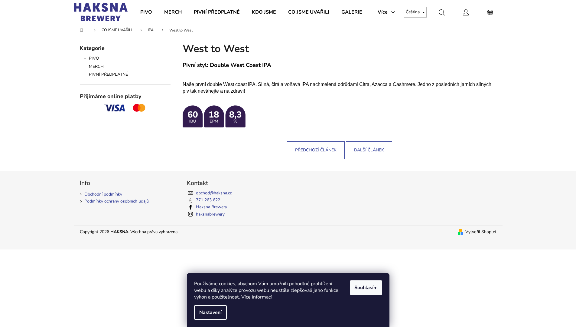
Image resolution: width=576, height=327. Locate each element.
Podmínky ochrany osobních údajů (116, 201)
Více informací (256, 297)
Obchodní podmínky (103, 194)
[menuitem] (146, 12)
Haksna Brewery (211, 207)
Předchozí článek (316, 150)
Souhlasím (366, 287)
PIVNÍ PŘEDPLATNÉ (108, 74)
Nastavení (210, 312)
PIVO (94, 58)
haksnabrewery (210, 214)
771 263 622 (208, 200)
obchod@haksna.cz (214, 193)
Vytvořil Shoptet (480, 232)
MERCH (96, 66)
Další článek (369, 150)
